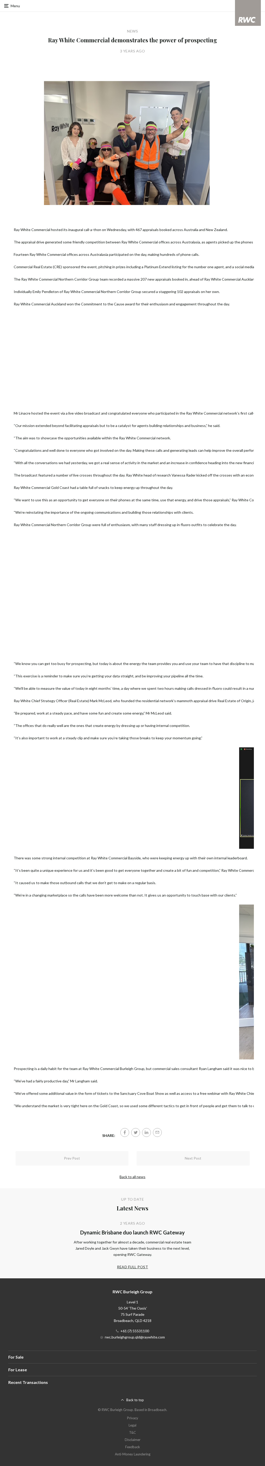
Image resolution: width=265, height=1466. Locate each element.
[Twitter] (135, 1132)
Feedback (132, 1447)
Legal (132, 1425)
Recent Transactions (28, 1382)
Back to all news (132, 1177)
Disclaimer (133, 1440)
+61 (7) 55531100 (134, 1331)
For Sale (16, 1356)
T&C (132, 1432)
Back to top (135, 1400)
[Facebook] (124, 1132)
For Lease (17, 1369)
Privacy (132, 1418)
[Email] (157, 1132)
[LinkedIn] (146, 1132)
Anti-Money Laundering (132, 1454)
